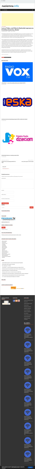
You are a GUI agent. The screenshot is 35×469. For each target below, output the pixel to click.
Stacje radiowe (4, 26)
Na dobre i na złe (4, 243)
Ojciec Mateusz (4, 246)
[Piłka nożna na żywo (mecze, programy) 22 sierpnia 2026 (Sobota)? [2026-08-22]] (27, 457)
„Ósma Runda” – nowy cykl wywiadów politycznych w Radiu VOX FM (13, 267)
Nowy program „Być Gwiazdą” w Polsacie (8, 264)
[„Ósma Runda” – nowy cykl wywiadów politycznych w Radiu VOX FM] (17, 72)
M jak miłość (4, 242)
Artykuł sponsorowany (27, 314)
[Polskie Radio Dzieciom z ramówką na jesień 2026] (17, 138)
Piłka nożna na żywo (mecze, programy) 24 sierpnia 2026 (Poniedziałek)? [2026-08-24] (28, 432)
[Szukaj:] (17, 207)
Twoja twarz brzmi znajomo (6, 256)
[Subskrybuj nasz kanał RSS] (16, 301)
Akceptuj (30, 467)
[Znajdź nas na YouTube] (19, 301)
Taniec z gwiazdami (5, 255)
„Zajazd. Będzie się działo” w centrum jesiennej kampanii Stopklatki (12, 262)
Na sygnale (3, 244)
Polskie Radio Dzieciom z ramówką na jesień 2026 (10, 155)
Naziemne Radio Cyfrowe (28, 303)
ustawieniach (3, 468)
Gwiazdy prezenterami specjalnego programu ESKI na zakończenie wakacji (14, 119)
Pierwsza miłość (4, 247)
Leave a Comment (12, 31)
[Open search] (32, 10)
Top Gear (3, 257)
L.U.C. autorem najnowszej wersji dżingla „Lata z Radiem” (11, 276)
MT (9, 31)
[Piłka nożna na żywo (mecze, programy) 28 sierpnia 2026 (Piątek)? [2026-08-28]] (27, 374)
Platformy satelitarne (27, 311)
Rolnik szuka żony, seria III (6, 254)
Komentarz (4, 178)
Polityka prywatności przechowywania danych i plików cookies (11, 234)
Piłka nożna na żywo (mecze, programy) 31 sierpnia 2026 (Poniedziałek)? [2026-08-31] (28, 336)
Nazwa (3, 190)
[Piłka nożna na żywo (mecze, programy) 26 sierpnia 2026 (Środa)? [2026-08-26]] (27, 401)
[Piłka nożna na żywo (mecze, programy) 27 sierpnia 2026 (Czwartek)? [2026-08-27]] (27, 388)
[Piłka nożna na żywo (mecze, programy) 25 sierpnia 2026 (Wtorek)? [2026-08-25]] (27, 415)
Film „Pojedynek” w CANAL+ (6, 265)
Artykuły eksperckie (27, 316)
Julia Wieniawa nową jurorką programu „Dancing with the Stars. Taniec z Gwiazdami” (15, 273)
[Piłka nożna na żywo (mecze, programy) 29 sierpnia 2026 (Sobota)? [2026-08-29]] (27, 361)
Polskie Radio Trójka (8, 57)
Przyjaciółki (4, 248)
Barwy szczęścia (4, 241)
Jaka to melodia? (4, 250)
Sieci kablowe (26, 313)
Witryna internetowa (6, 198)
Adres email (4, 194)
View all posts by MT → (6, 168)
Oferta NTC (26, 301)
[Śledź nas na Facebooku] (14, 301)
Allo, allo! (3, 249)
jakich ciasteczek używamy (15, 467)
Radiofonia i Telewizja (27, 308)
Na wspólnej (4, 245)
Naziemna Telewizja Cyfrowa (28, 300)
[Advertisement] (17, 19)
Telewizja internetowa (27, 306)
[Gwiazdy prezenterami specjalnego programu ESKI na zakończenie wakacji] (17, 102)
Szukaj (3, 227)
